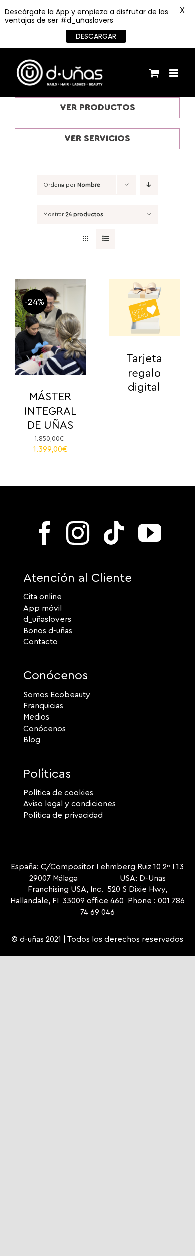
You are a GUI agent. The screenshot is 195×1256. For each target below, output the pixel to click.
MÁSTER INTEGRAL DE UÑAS (50, 411)
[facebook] (45, 533)
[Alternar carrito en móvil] (155, 73)
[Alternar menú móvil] (175, 73)
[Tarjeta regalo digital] (144, 285)
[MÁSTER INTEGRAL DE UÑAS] (50, 285)
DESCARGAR (96, 36)
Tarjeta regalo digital (144, 373)
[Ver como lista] (106, 239)
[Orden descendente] (149, 184)
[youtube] (150, 533)
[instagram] (78, 533)
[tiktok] (114, 533)
